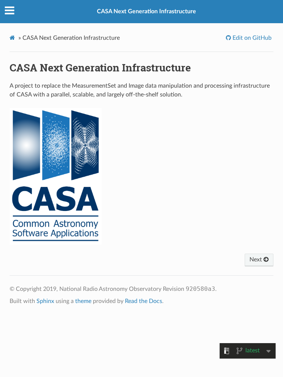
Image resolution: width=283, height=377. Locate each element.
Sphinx (45, 301)
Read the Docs (143, 301)
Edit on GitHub (251, 38)
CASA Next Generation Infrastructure (146, 11)
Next (256, 260)
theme (83, 301)
